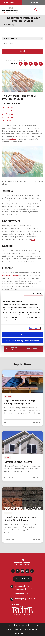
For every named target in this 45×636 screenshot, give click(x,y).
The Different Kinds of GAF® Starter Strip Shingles (20, 518)
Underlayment (12, 111)
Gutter (8, 396)
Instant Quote (33, 2)
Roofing (8, 513)
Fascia (8, 121)
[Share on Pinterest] (41, 64)
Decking (9, 114)
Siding (7, 457)
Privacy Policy (32, 625)
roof (33, 239)
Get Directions (21, 594)
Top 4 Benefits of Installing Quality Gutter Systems (19, 402)
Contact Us (21, 579)
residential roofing (10, 276)
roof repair (14, 139)
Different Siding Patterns (18, 462)
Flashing (9, 117)
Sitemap (21, 625)
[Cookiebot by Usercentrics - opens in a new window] (33, 294)
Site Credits (12, 625)
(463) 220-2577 (12, 2)
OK (22, 334)
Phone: (25, 599)
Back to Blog (9, 25)
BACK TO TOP (21, 634)
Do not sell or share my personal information (22, 341)
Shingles (9, 108)
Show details (33, 328)
